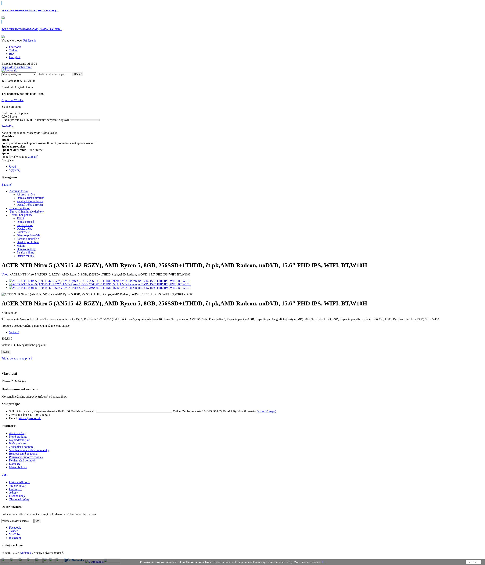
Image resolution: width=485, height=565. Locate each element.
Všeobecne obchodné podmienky (29, 450)
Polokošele (23, 232)
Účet (4, 474)
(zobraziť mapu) (266, 411)
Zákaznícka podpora (21, 446)
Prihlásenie (29, 40)
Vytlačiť (14, 332)
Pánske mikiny (25, 252)
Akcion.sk (26, 552)
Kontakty (14, 463)
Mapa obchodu (18, 467)
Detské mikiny (25, 255)
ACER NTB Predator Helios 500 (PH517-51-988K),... (30, 10)
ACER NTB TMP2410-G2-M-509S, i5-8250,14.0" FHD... (32, 29)
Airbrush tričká (26, 194)
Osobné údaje (17, 496)
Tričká (20, 218)
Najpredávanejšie (19, 440)
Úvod (5, 274)
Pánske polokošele (28, 238)
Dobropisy (15, 489)
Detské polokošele (28, 242)
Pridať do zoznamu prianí (17, 358)
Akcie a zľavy (17, 433)
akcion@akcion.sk (30, 418)
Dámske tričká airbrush (30, 197)
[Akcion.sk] (9, 70)
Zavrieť (473, 561)
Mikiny (21, 245)
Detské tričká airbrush (30, 204)
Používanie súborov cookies (26, 457)
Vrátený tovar (17, 485)
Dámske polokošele (28, 235)
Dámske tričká (25, 221)
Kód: (5, 312)
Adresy (13, 492)
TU (323, 561)
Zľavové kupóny (19, 499)
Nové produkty (18, 436)
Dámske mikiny (26, 249)
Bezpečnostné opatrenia (23, 453)
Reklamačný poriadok (22, 460)
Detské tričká (24, 228)
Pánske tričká (25, 225)
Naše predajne (17, 443)
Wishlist (18, 100)
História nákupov (19, 482)
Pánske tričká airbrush (30, 201)
